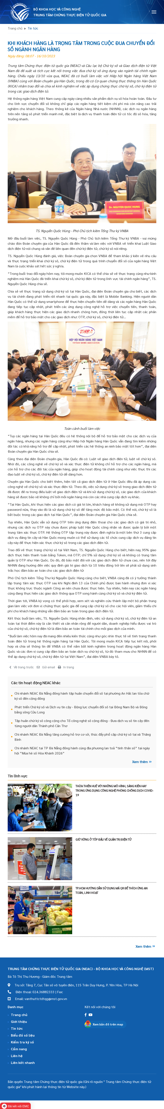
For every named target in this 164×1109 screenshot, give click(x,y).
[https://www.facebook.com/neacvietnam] (86, 1014)
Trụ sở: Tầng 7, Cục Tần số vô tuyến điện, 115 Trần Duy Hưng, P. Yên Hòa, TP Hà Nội (74, 985)
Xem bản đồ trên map (108, 1024)
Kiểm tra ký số (22, 1042)
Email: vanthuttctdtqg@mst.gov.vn (39, 998)
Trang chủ (15, 28)
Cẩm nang (19, 1049)
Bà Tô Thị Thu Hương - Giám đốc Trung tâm (40, 976)
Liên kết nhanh (23, 1062)
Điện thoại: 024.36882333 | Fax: (37, 992)
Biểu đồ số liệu (23, 1035)
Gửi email (48, 667)
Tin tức (17, 1028)
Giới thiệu (19, 1021)
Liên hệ (17, 1055)
